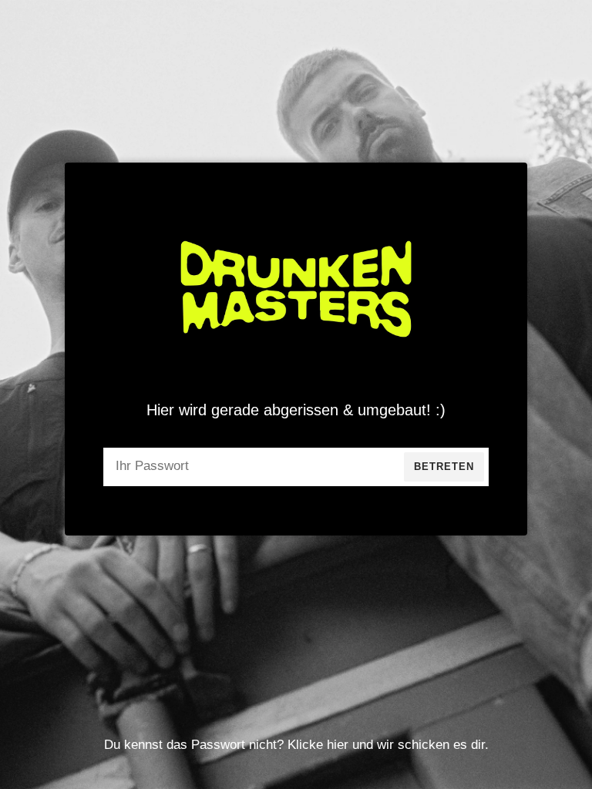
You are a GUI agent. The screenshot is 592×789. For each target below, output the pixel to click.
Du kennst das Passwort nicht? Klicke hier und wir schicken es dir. (296, 744)
